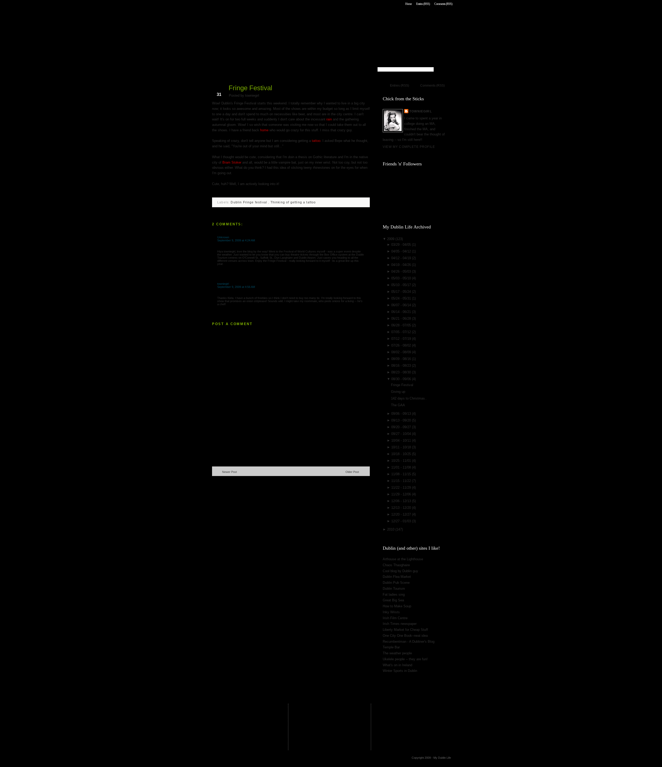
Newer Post (229, 471)
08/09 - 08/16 (401, 359)
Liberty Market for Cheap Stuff (405, 630)
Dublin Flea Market (397, 577)
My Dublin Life (278, 18)
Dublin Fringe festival (249, 202)
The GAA (398, 405)
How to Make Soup (397, 606)
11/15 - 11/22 (401, 481)
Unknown (223, 237)
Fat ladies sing (394, 594)
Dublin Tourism (394, 588)
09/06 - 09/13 (401, 414)
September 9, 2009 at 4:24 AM (236, 240)
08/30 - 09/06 (401, 379)
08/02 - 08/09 (401, 352)
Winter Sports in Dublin (400, 671)
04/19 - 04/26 (401, 265)
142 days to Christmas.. (409, 398)
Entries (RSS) (423, 4)
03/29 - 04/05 (401, 245)
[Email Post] (212, 192)
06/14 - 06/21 (401, 312)
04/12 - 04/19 (401, 258)
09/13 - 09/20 (401, 420)
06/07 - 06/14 (401, 305)
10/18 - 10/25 (401, 454)
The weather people (397, 653)
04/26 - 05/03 (401, 271)
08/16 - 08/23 (401, 365)
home (264, 130)
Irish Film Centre (395, 618)
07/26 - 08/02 (401, 345)
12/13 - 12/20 (401, 508)
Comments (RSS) (443, 4)
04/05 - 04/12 (401, 251)
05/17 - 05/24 (401, 292)
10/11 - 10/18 (401, 447)
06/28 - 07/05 (401, 325)
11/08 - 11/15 (401, 474)
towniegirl (223, 283)
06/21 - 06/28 (401, 318)
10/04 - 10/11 (401, 440)
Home (408, 4)
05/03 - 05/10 (401, 278)
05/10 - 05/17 (401, 285)
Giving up (398, 392)
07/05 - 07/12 (401, 332)
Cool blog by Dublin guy (400, 571)
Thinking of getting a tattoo (293, 202)
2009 (391, 239)
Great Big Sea (393, 600)
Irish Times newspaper (400, 624)
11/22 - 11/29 (401, 487)
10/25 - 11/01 (401, 461)
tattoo (315, 141)
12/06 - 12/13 (401, 501)
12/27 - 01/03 (401, 521)
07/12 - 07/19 (401, 339)
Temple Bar (391, 647)
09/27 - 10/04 (401, 434)
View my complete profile (409, 146)
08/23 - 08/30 (401, 372)
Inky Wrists (391, 612)
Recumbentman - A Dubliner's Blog (408, 641)
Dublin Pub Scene (396, 583)
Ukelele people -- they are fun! (405, 659)
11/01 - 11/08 (401, 467)
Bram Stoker (232, 162)
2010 (391, 529)
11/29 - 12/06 (401, 494)
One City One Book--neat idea (405, 636)
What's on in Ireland (397, 665)
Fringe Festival (250, 88)
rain (329, 119)
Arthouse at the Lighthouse (403, 559)
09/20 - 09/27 (401, 427)
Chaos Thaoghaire (396, 565)
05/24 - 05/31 (401, 298)
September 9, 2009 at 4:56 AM (236, 286)
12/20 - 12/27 (401, 514)
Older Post (352, 471)
